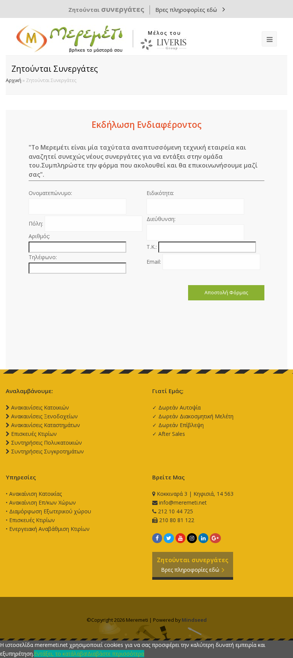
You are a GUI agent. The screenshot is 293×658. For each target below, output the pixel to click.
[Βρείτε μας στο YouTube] (180, 538)
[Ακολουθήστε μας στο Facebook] (157, 538)
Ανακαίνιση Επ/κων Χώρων (42, 502)
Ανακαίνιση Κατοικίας (35, 493)
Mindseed (194, 619)
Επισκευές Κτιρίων (32, 520)
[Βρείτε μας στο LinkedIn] (203, 538)
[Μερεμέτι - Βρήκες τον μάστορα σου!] (101, 39)
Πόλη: (37, 223)
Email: (154, 261)
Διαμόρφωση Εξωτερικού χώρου (50, 511)
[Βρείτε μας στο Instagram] (192, 538)
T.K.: (152, 246)
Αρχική (13, 80)
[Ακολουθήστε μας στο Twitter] (169, 538)
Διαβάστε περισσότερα (115, 653)
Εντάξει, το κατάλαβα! (60, 653)
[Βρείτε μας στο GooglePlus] (215, 538)
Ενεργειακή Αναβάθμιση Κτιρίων (49, 528)
